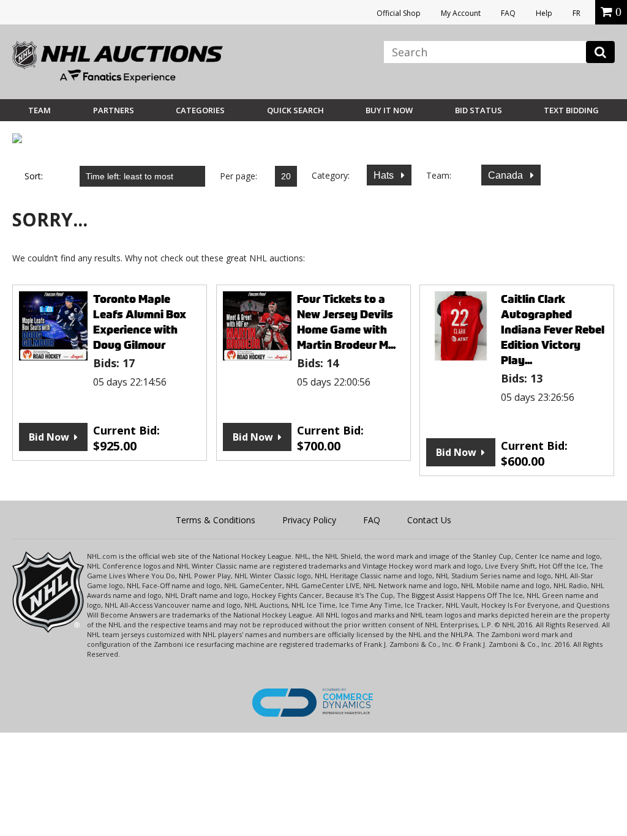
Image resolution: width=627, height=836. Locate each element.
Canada (506, 175)
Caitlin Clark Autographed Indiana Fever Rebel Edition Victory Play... (552, 329)
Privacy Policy (309, 520)
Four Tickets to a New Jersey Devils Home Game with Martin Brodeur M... (346, 322)
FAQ (508, 13)
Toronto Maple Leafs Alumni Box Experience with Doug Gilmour (139, 322)
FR (576, 13)
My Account (461, 13)
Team (39, 110)
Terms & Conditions (215, 520)
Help (544, 13)
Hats (385, 175)
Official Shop (399, 13)
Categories (200, 110)
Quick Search (295, 110)
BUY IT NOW (389, 110)
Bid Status (478, 110)
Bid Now (49, 437)
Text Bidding (571, 110)
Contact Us (429, 520)
